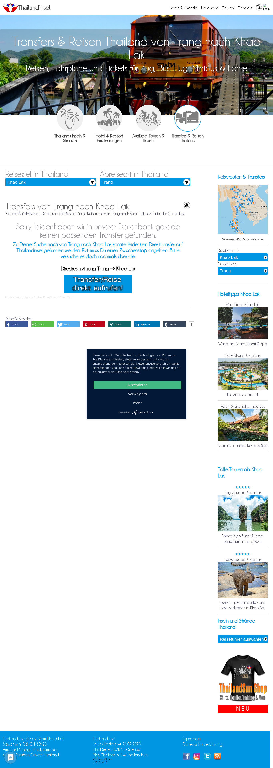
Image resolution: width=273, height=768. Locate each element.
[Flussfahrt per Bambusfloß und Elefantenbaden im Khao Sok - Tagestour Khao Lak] (243, 597)
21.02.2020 (131, 744)
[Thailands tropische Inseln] (27, 11)
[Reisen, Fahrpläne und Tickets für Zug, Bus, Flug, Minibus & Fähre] (187, 118)
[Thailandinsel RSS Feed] (217, 758)
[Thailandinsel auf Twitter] (207, 758)
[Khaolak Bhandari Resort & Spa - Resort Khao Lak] (243, 440)
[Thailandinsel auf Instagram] (196, 758)
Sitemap (134, 749)
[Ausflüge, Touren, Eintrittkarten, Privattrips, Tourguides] (148, 118)
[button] (16, 324)
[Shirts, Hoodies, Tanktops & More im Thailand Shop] (243, 702)
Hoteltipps (209, 8)
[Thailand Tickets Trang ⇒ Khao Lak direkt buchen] (98, 292)
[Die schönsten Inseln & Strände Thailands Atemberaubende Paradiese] (70, 118)
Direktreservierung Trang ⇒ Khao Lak (98, 268)
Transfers (245, 8)
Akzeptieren (137, 385)
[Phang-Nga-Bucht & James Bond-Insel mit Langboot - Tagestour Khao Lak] (243, 531)
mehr (137, 403)
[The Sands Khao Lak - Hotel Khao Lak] (243, 389)
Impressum (192, 738)
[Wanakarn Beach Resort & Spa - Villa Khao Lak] (243, 338)
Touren (228, 8)
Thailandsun (137, 755)
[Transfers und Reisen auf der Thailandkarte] (243, 234)
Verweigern (137, 394)
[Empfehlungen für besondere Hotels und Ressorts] (109, 118)
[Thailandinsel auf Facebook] (186, 758)
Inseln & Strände (184, 8)
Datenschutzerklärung (202, 744)
